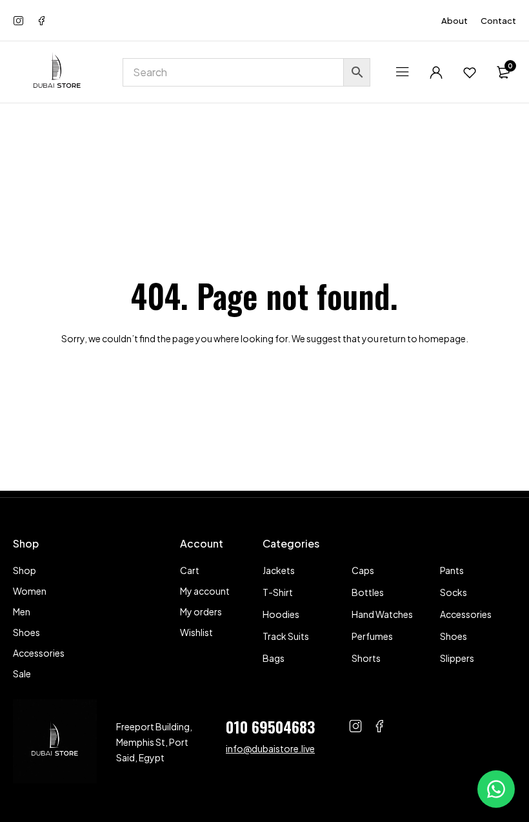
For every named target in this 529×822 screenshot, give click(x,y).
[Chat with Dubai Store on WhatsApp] (496, 789)
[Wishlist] (470, 72)
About (454, 20)
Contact (498, 20)
